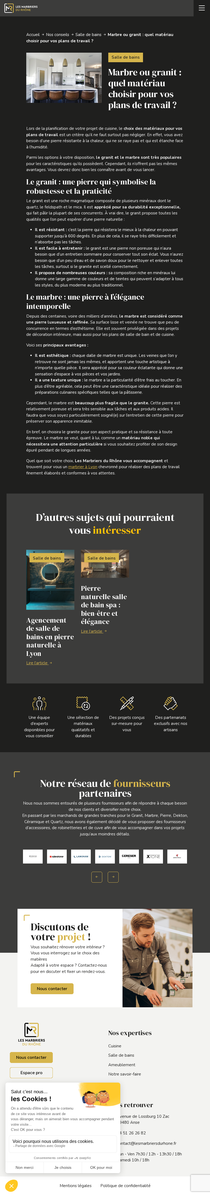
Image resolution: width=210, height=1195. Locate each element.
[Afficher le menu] (202, 8)
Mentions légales (76, 1185)
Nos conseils (57, 34)
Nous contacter (52, 989)
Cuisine (114, 1046)
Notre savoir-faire (124, 1074)
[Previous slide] (96, 877)
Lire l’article (37, 663)
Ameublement (121, 1065)
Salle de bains (88, 34)
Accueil (33, 34)
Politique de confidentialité (125, 1185)
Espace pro (31, 1073)
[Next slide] (113, 877)
